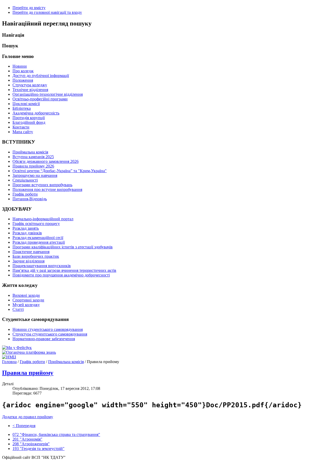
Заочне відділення (28, 261)
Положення (22, 80)
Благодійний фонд (28, 122)
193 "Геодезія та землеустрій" (38, 448)
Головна (9, 361)
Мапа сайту (22, 132)
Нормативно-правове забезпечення (43, 339)
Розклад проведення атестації (38, 242)
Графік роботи (25, 194)
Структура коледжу (29, 85)
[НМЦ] (9, 357)
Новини (19, 66)
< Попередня (23, 425)
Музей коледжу (26, 304)
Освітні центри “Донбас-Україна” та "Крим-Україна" (59, 171)
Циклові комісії (26, 103)
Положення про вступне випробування (47, 189)
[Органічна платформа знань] (29, 352)
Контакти (20, 127)
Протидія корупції (28, 117)
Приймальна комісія (30, 152)
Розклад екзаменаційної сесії (37, 237)
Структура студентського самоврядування (49, 334)
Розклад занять (25, 228)
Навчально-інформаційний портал (42, 219)
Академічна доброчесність (35, 113)
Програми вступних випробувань (42, 185)
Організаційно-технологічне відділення (47, 94)
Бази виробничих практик (35, 256)
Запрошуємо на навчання (34, 175)
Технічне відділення (30, 89)
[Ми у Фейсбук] (17, 347)
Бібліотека (21, 108)
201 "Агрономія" (27, 439)
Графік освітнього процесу (36, 223)
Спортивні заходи (28, 300)
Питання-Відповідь (29, 199)
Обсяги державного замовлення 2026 (45, 161)
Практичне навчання (30, 251)
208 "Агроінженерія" (31, 444)
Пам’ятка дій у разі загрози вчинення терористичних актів (64, 270)
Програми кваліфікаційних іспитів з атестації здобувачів (62, 247)
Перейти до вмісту (29, 7)
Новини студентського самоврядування (47, 329)
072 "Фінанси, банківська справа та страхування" (56, 434)
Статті (18, 309)
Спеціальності (25, 180)
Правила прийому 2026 (33, 166)
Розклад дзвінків (27, 233)
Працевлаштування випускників (41, 265)
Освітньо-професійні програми (40, 99)
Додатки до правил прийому (27, 417)
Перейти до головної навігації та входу (47, 12)
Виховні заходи (26, 295)
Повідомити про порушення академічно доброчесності (61, 275)
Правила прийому (27, 372)
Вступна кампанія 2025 (33, 156)
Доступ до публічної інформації (40, 75)
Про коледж (23, 71)
